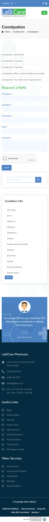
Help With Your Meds (20, 512)
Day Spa (10, 420)
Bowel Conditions (14, 267)
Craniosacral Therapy (16, 471)
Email (4, 127)
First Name (6, 94)
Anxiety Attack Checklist (17, 244)
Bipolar (10, 261)
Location (5, 3)
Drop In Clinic (13, 425)
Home (7, 32)
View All (9, 277)
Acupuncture (12, 466)
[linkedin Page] (46, 3)
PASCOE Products (15, 434)
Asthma (10, 250)
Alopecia (11, 227)
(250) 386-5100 (14, 371)
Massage (11, 481)
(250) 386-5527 (14, 377)
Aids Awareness (28, 509)
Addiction (11, 221)
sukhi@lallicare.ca (15, 383)
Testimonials (12, 444)
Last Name (6, 105)
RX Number (6, 116)
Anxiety (10, 238)
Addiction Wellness (11, 509)
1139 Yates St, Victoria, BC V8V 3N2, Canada (21, 364)
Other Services (13, 430)
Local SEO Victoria (36, 521)
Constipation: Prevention (12, 61)
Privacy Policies (14, 439)
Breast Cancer (13, 273)
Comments (6, 138)
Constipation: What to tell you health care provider (23, 73)
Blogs (9, 410)
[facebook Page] (43, 3)
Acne (9, 215)
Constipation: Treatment (12, 67)
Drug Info (41, 509)
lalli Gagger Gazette (15, 449)
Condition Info (18, 32)
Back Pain (11, 255)
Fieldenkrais (12, 476)
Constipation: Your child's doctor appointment (21, 80)
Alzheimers (12, 233)
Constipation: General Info (13, 54)
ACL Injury (11, 210)
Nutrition (35, 512)
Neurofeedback (14, 486)
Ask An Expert (13, 415)
